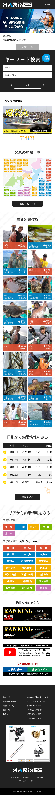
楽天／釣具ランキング (36, 701)
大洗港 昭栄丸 (27, 137)
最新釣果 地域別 (9, 701)
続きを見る (27, 497)
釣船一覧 (6, 710)
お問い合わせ (37, 777)
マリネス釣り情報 (21, 791)
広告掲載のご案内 (34, 718)
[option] (27, 21)
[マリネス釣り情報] (17, 4)
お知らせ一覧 (27, 47)
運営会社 (26, 777)
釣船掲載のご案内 (34, 714)
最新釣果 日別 (8, 705)
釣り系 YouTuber (34, 705)
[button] (49, 122)
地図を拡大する (27, 203)
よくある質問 (14, 777)
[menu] (48, 4)
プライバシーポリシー (26, 781)
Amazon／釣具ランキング (37, 697)
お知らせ (6, 697)
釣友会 (5, 714)
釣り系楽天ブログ (34, 710)
